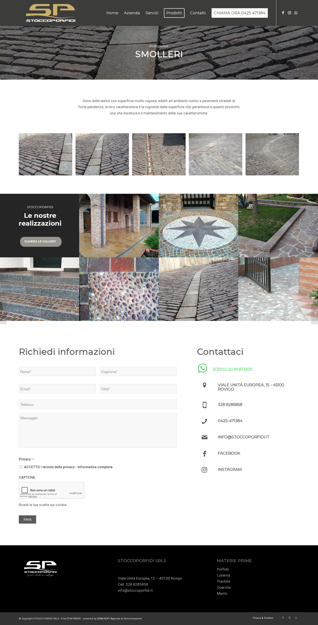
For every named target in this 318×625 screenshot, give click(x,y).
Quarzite (224, 587)
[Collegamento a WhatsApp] (296, 13)
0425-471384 (230, 420)
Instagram (230, 469)
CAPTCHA (27, 477)
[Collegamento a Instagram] (289, 13)
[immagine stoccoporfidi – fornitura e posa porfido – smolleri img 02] (103, 156)
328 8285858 (230, 404)
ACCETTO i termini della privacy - (68, 467)
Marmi (222, 593)
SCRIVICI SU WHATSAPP (232, 369)
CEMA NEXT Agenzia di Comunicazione (119, 618)
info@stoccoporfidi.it (243, 437)
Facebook (229, 453)
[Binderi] (314, 312)
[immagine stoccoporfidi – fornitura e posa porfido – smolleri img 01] (47, 156)
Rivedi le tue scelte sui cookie (42, 505)
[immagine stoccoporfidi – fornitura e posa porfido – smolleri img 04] (217, 156)
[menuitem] (112, 13)
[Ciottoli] (3, 312)
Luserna (223, 575)
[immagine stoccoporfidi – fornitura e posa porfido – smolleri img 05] (274, 156)
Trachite (223, 581)
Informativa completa (95, 467)
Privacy (26, 459)
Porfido (223, 569)
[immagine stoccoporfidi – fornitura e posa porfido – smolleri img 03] (160, 156)
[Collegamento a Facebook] (283, 13)
